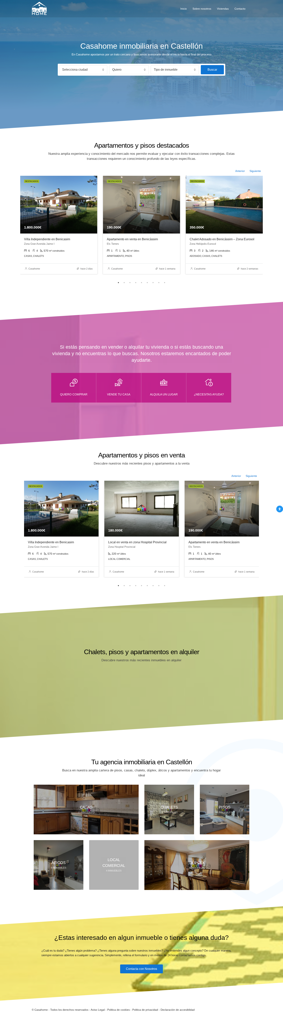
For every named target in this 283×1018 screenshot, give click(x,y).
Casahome (34, 268)
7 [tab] (153, 283)
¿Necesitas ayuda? (209, 394)
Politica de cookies (118, 1009)
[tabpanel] (58, 225)
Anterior (240, 170)
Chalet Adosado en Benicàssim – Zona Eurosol (222, 239)
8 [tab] (159, 283)
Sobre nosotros (202, 8)
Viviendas (223, 8)
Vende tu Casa (118, 394)
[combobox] (83, 69)
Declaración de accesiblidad (178, 1009)
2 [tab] (124, 283)
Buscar (212, 69)
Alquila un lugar (164, 394)
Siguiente (255, 170)
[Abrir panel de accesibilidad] (279, 509)
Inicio (183, 8)
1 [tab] (118, 283)
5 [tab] (141, 283)
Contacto (239, 8)
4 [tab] (136, 283)
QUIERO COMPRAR (73, 394)
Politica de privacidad (145, 1009)
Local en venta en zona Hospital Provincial (137, 542)
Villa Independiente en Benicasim (47, 239)
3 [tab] (130, 283)
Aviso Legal (98, 1009)
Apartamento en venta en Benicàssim (132, 239)
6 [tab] (147, 283)
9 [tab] (165, 283)
